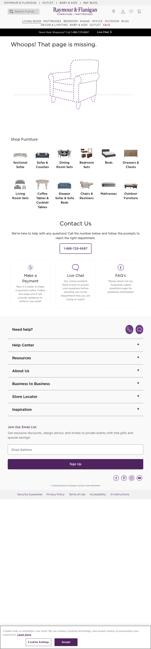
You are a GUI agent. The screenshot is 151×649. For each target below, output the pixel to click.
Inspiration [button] (22, 409)
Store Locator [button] (24, 396)
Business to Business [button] (31, 384)
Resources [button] (21, 358)
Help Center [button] (23, 345)
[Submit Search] (10, 11)
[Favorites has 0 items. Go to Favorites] (131, 12)
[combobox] (24, 11)
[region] (75, 637)
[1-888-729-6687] (129, 329)
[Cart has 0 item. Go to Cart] (139, 12)
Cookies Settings (38, 642)
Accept (66, 642)
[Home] (75, 11)
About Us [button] (20, 371)
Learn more (24, 634)
